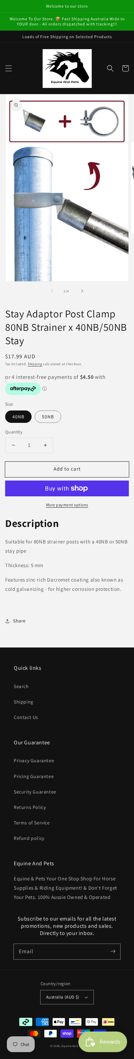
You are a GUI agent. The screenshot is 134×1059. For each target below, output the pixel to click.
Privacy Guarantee (34, 760)
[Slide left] (51, 290)
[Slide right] (82, 290)
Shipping (35, 364)
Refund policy (29, 838)
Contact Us (26, 717)
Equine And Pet (73, 1046)
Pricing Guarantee (34, 776)
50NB (48, 417)
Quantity (13, 432)
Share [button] (19, 621)
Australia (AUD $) (62, 997)
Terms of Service (32, 823)
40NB (18, 417)
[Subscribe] (112, 951)
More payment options (67, 504)
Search (21, 686)
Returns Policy (30, 807)
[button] (8, 68)
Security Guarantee (35, 792)
